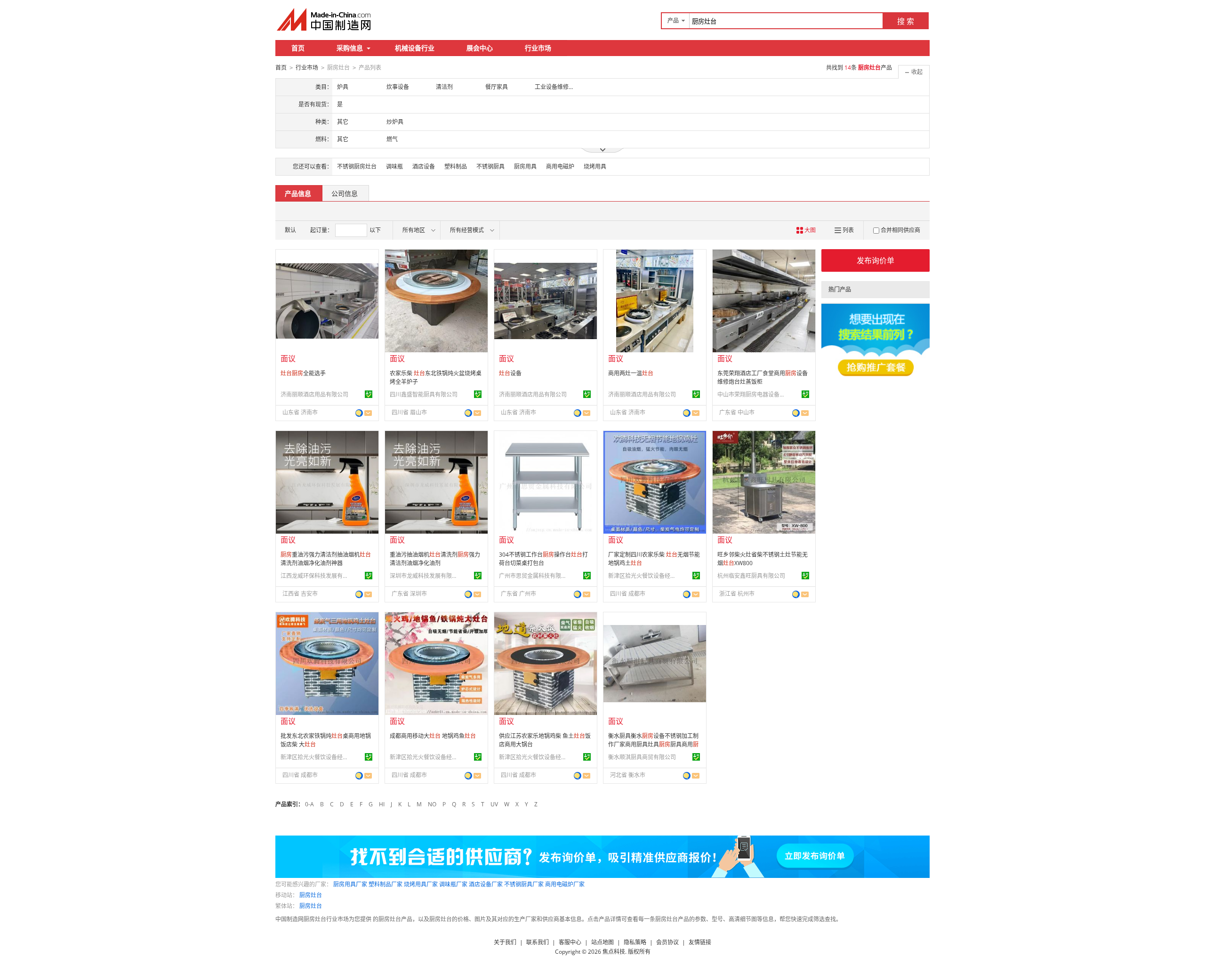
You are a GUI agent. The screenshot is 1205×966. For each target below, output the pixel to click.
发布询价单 (875, 260)
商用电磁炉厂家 (565, 884)
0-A (309, 804)
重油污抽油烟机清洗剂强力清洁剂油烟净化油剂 (435, 559)
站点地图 (602, 942)
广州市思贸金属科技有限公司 (534, 576)
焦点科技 (613, 952)
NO (432, 804)
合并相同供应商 (900, 230)
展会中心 (479, 47)
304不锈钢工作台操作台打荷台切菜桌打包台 (543, 559)
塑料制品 (455, 166)
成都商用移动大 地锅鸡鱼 (433, 736)
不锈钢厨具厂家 (524, 884)
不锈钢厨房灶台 (357, 166)
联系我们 (537, 942)
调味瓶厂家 (453, 884)
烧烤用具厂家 (421, 884)
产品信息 (298, 193)
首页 (298, 47)
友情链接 (700, 942)
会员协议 (667, 942)
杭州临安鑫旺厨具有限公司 (751, 576)
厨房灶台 (310, 895)
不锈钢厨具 (490, 166)
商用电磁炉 (560, 166)
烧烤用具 (595, 166)
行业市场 (538, 47)
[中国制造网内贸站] (324, 19)
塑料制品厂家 (385, 884)
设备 (510, 373)
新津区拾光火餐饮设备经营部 (643, 576)
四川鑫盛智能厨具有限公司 (424, 394)
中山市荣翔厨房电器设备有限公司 (752, 394)
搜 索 (905, 21)
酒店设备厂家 (486, 884)
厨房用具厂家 (350, 884)
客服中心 (570, 942)
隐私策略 (635, 942)
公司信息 (344, 193)
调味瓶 (394, 166)
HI (382, 804)
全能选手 (303, 373)
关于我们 (505, 942)
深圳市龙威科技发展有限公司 (425, 576)
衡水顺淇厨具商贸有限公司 (642, 757)
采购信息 (350, 47)
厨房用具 (525, 166)
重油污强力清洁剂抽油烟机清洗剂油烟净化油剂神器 (326, 559)
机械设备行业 (414, 47)
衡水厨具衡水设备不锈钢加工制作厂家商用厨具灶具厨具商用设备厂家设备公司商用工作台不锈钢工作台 (653, 748)
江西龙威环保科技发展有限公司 (316, 576)
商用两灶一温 (630, 373)
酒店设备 (423, 166)
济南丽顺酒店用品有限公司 (314, 394)
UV (494, 804)
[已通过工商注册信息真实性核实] (368, 394)
